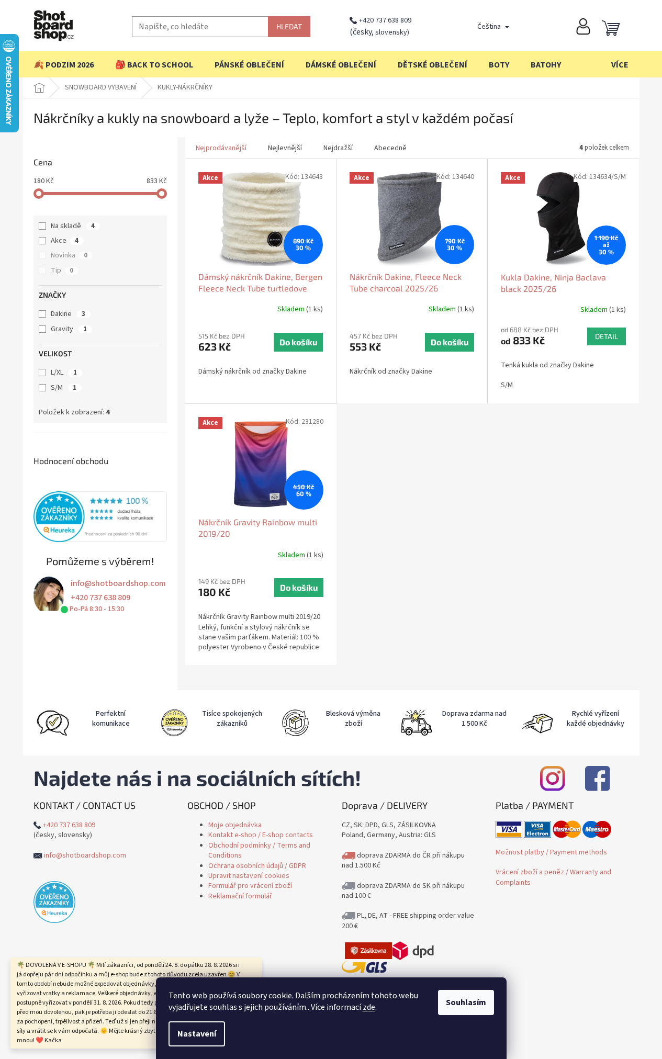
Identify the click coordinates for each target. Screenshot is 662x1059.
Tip (62, 270)
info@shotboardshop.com (118, 583)
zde (369, 1007)
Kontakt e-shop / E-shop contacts (260, 835)
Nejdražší (338, 148)
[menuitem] (63, 65)
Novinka (69, 255)
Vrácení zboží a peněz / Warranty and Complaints (553, 877)
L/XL (64, 372)
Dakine (68, 314)
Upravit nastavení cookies (248, 876)
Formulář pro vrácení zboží (250, 886)
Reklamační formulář (240, 896)
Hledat (289, 26)
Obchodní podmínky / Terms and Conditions (259, 850)
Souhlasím (466, 1002)
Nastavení (196, 1034)
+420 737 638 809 (385, 20)
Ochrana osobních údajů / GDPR (257, 866)
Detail (606, 336)
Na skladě (73, 226)
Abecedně (390, 148)
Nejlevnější (285, 148)
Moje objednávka (235, 825)
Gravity (69, 329)
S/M (63, 387)
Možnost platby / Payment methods (551, 852)
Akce (64, 240)
